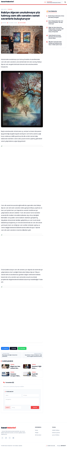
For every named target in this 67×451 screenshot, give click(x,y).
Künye (36, 430)
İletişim (36, 432)
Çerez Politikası (55, 435)
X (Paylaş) (14, 348)
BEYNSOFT (63, 445)
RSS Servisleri (38, 435)
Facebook (5, 348)
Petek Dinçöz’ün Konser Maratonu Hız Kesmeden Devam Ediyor (55, 37)
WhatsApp (22, 348)
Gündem (10, 9)
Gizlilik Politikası (55, 430)
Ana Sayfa (3, 9)
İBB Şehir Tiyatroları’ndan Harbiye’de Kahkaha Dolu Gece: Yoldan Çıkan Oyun (55, 43)
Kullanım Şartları (56, 432)
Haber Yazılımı (51, 445)
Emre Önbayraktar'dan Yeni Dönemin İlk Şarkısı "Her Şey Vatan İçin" (55, 22)
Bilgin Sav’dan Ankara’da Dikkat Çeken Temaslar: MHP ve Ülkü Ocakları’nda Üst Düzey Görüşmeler (56, 29)
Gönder (35, 407)
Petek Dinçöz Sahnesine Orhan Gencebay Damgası (56, 16)
